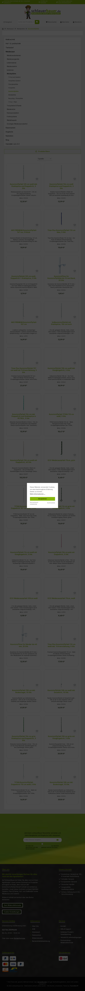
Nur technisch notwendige (34, 503)
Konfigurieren (51, 502)
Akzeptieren (42, 499)
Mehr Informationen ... (37, 494)
